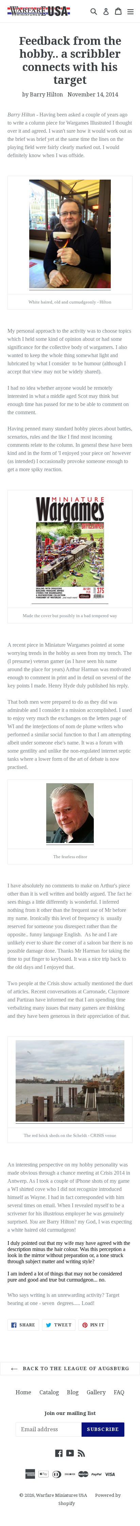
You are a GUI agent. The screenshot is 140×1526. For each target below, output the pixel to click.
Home (23, 1392)
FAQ (119, 1392)
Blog (72, 1392)
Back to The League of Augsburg (75, 1368)
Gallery (96, 1392)
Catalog (49, 1392)
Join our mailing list (70, 1413)
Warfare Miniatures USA (61, 1495)
